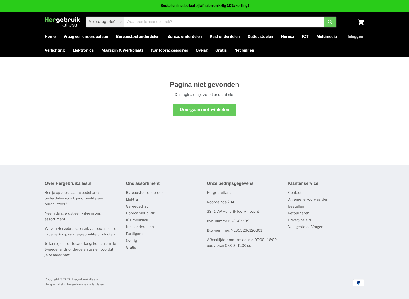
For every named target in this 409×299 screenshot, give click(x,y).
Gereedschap (137, 206)
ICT (305, 36)
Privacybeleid (299, 220)
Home (50, 36)
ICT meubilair (137, 220)
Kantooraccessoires (169, 50)
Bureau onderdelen (184, 36)
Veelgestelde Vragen (305, 227)
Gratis (221, 50)
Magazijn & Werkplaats (122, 50)
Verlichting (55, 50)
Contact (295, 193)
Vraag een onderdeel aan (85, 36)
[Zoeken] (330, 22)
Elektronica (83, 50)
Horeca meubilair (140, 213)
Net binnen (244, 50)
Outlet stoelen (260, 36)
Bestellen (296, 206)
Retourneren (298, 213)
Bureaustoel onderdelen (138, 36)
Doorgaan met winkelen (204, 109)
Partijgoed (134, 234)
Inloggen (355, 37)
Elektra (132, 199)
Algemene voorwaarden (308, 199)
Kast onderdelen (225, 36)
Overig (202, 50)
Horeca (287, 36)
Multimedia (326, 36)
